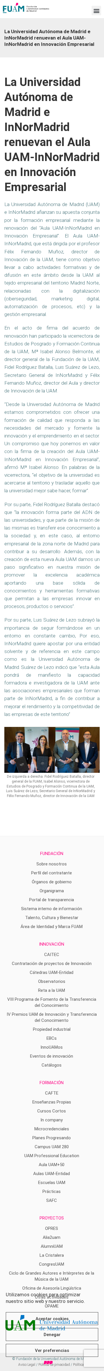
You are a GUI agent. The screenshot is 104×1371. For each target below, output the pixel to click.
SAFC (51, 1200)
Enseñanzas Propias (51, 1102)
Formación (52, 1082)
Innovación (51, 944)
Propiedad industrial (51, 1029)
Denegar (52, 1334)
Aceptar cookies (52, 1318)
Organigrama (52, 890)
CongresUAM (51, 1264)
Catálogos (52, 1065)
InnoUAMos (51, 1047)
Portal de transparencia (51, 899)
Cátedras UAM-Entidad (51, 972)
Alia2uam (51, 1237)
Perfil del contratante (51, 873)
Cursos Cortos (51, 1111)
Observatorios (51, 981)
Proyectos (52, 1218)
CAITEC (51, 954)
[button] (96, 10)
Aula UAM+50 (51, 1164)
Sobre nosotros (51, 864)
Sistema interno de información (51, 908)
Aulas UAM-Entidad (51, 1173)
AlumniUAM (52, 1246)
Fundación (51, 853)
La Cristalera (52, 1255)
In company (51, 1120)
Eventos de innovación (51, 1056)
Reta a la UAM (51, 990)
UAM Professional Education (51, 1155)
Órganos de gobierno (52, 881)
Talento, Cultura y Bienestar (51, 917)
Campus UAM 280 (52, 1146)
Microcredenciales (51, 1128)
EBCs (52, 1038)
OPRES (51, 1228)
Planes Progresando (51, 1137)
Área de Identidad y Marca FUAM (52, 926)
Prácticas (51, 1191)
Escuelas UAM (51, 1182)
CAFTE (51, 1093)
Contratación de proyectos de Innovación (52, 963)
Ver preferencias (52, 1350)
